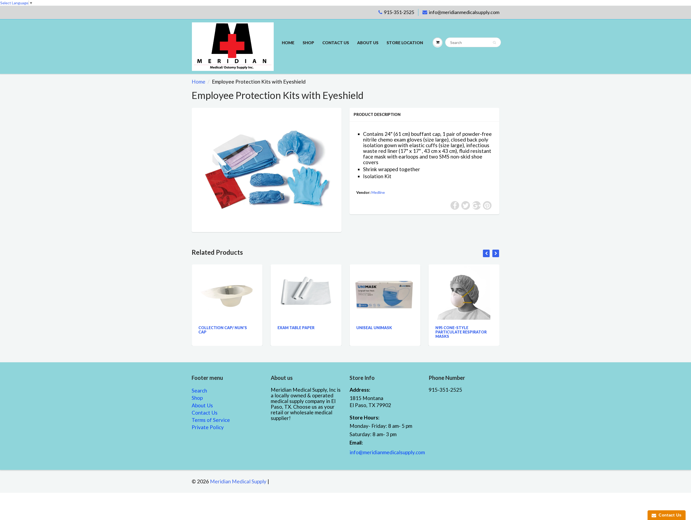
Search (199, 390)
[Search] (494, 42)
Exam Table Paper (252, 327)
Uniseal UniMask (331, 327)
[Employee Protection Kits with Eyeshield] (266, 169)
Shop (308, 42)
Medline (378, 192)
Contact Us (205, 412)
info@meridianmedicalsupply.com (464, 12)
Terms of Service (211, 420)
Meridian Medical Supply (238, 481)
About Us (367, 42)
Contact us (335, 42)
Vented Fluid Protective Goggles (497, 329)
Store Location (405, 42)
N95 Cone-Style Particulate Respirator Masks (417, 332)
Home (288, 42)
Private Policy (208, 427)
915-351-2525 (399, 12)
